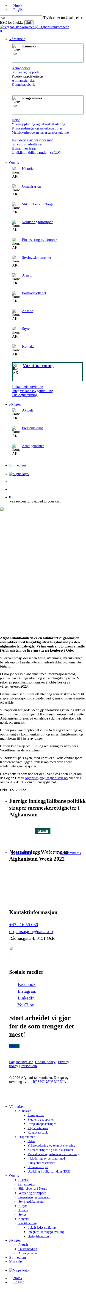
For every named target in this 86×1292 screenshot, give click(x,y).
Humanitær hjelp (24, 148)
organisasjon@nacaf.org (31, 931)
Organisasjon (31, 186)
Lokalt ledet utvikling (27, 387)
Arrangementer (33, 446)
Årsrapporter (21, 68)
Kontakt (28, 346)
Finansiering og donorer (39, 240)
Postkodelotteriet (34, 293)
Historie (27, 169)
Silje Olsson (21, 853)
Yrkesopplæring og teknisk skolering (38, 124)
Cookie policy (45, 1062)
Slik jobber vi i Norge (37, 204)
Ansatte (27, 311)
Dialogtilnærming (25, 395)
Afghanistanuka (23, 80)
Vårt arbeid (17, 1106)
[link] (47, 331)
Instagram (27, 991)
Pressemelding (32, 428)
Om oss (14, 1176)
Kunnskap (24, 1111)
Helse (16, 120)
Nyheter (15, 1240)
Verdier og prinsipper (37, 222)
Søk (29, 22)
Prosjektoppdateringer (42, 1124)
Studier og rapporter (26, 72)
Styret (26, 329)
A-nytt (26, 275)
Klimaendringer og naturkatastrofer (37, 128)
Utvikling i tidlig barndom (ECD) (36, 152)
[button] (14, 1046)
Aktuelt (27, 410)
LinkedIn (26, 997)
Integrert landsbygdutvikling (32, 391)
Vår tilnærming (28, 1223)
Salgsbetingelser (21, 1062)
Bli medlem (17, 1257)
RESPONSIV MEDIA (49, 1082)
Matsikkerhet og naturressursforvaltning (40, 132)
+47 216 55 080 (23, 924)
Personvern (29, 1066)
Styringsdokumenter (36, 257)
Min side (15, 1262)
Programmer (26, 1137)
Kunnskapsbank (23, 84)
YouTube (25, 1004)
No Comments (70, 853)
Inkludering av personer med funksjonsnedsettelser (32, 142)
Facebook (27, 984)
